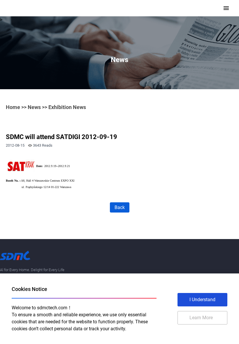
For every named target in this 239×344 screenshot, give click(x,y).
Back (120, 207)
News (34, 107)
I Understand (202, 299)
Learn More (201, 317)
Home (13, 107)
